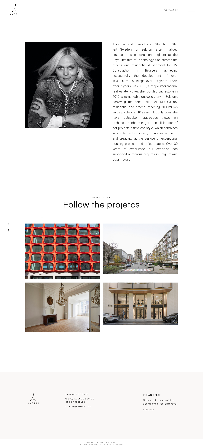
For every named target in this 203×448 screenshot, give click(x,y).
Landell (93, 444)
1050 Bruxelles (75, 402)
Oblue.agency (109, 442)
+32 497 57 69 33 (78, 394)
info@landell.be (79, 406)
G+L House (63, 310)
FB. (8, 229)
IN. (8, 223)
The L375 (140, 306)
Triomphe (140, 251)
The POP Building (63, 254)
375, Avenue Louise (81, 399)
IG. (8, 235)
